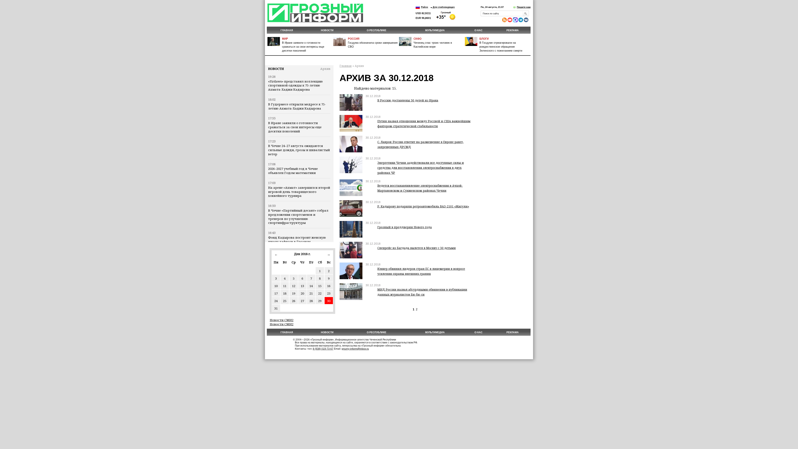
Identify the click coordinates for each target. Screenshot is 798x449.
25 (284, 301)
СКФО (417, 38)
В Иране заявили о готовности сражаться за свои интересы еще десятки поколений (303, 46)
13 (302, 286)
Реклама (512, 30)
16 (328, 286)
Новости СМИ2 (281, 320)
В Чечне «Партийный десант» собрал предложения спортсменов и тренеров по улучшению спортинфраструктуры (298, 216)
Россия (353, 38)
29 (319, 301)
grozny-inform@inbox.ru (355, 348)
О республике (376, 30)
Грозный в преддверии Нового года (404, 227)
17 (276, 293)
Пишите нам (524, 7)
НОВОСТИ (327, 30)
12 (293, 286)
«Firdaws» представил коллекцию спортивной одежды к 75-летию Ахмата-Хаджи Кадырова (295, 85)
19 (293, 293)
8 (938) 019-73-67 (323, 348)
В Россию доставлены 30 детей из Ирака (407, 100)
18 (284, 293)
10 (276, 286)
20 (302, 293)
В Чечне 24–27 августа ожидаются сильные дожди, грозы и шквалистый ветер (299, 150)
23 (328, 293)
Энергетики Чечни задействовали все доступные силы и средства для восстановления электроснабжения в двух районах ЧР (420, 168)
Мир (285, 38)
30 (328, 301)
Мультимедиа (435, 30)
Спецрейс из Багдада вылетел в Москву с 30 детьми (416, 248)
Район (424, 7)
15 (319, 286)
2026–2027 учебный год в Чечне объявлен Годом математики (293, 171)
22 (319, 293)
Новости (276, 69)
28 (311, 301)
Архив (325, 69)
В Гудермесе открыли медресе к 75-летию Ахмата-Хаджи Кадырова (297, 106)
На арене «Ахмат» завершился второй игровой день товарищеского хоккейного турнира (299, 191)
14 (311, 286)
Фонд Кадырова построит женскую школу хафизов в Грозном (297, 239)
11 (284, 286)
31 (276, 308)
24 (276, 301)
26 (293, 301)
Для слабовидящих (444, 7)
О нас (478, 30)
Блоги (484, 38)
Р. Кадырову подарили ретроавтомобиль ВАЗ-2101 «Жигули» (423, 206)
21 (311, 293)
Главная (287, 30)
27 (302, 301)
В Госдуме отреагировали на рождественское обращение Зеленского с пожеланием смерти (500, 46)
